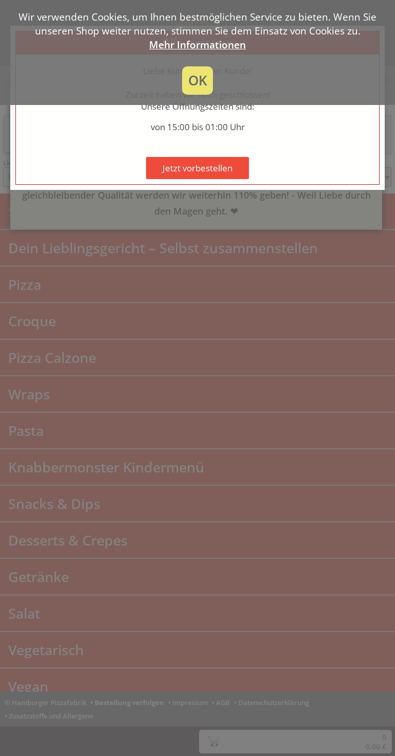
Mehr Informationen (197, 44)
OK (197, 81)
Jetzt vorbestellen (197, 168)
